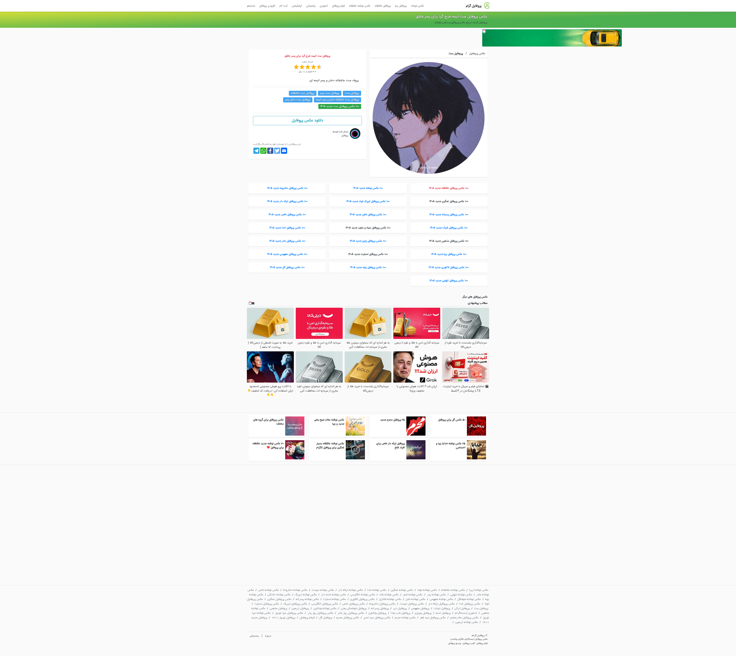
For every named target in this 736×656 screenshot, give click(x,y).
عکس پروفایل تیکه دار (441, 603)
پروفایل (344, 135)
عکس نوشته (417, 6)
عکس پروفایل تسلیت (266, 603)
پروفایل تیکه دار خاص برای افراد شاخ (390, 445)
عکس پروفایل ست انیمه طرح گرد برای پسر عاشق (451, 17)
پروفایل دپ (400, 608)
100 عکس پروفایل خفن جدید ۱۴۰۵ (368, 214)
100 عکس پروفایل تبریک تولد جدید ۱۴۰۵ (368, 201)
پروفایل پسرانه (380, 608)
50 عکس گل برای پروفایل (451, 420)
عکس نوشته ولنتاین (325, 608)
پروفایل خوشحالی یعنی (354, 608)
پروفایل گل (325, 617)
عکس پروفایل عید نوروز (289, 613)
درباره (268, 636)
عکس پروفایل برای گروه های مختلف (268, 422)
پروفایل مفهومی (420, 608)
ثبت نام (283, 6)
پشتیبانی (310, 6)
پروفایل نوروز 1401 (283, 617)
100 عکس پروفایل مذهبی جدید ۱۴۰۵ (448, 241)
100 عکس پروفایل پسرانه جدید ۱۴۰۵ (448, 214)
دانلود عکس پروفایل (307, 120)
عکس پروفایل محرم (347, 617)
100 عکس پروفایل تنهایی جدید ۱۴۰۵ (449, 280)
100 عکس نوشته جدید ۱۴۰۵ (368, 188)
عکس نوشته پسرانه (307, 599)
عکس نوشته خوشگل (469, 599)
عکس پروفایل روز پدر (320, 613)
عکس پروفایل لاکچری (362, 599)
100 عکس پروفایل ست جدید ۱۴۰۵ (339, 106)
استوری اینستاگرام (466, 613)
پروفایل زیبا (401, 6)
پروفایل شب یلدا (400, 613)
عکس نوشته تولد (427, 590)
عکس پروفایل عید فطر (433, 617)
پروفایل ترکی (462, 608)
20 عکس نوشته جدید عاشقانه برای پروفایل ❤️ (268, 445)
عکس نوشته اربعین (466, 622)
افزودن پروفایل (267, 6)
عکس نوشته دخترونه (295, 590)
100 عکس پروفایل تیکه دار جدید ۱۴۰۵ (287, 201)
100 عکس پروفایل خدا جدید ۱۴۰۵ (287, 228)
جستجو (251, 6)
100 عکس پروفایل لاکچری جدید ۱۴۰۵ (449, 267)
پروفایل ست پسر (329, 93)
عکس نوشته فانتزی (390, 599)
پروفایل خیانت (442, 608)
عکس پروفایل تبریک (295, 603)
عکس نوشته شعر (413, 594)
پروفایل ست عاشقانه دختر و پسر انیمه (337, 99)
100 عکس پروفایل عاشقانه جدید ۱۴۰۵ (448, 188)
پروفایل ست (456, 53)
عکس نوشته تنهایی (461, 594)
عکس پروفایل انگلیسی (324, 603)
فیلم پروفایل (338, 6)
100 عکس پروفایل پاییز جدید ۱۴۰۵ (368, 241)
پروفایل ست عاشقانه (303, 93)
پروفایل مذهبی (278, 608)
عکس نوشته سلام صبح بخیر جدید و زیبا (329, 422)
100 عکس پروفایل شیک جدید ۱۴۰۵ (448, 228)
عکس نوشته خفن (416, 599)
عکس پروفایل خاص (353, 603)
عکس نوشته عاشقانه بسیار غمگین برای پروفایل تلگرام (330, 445)
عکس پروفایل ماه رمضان (464, 617)
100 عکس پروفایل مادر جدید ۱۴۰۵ (287, 241)
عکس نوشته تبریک (306, 594)
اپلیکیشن (297, 6)
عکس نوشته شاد (389, 594)
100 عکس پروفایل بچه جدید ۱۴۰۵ (368, 267)
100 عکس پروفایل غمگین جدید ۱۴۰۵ (448, 201)
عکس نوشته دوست (323, 590)
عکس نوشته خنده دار (333, 594)
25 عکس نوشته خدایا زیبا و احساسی (450, 445)
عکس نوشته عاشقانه (359, 6)
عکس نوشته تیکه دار (350, 590)
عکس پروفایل (476, 53)
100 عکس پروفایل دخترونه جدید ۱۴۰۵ (287, 188)
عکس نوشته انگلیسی (362, 594)
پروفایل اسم (443, 613)
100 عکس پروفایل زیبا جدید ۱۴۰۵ (448, 254)
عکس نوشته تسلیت (334, 599)
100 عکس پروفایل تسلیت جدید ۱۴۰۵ (368, 254)
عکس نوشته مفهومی (441, 599)
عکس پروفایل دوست (412, 603)
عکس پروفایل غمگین (279, 599)
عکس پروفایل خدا (469, 603)
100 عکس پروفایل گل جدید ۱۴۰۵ (287, 267)
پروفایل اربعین (300, 608)
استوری (324, 6)
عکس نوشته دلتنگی (279, 594)
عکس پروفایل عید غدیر (377, 617)
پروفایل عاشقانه (383, 6)
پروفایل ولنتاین (377, 613)
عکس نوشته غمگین (402, 590)
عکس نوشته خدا (376, 590)
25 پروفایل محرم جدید (392, 420)
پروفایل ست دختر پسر (297, 99)
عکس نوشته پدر (436, 594)
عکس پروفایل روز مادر (351, 613)
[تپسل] (484, 31)
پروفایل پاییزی (423, 613)
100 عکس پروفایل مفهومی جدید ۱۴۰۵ (287, 254)
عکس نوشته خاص (268, 590)
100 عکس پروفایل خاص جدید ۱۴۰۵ (287, 214)
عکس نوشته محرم (405, 617)
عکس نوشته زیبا (478, 590)
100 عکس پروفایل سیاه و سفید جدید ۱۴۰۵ (368, 228)
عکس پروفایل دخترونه (382, 603)
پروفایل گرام (473, 6)
